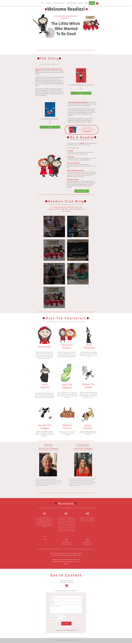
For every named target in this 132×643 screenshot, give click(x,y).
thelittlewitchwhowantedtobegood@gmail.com (66, 630)
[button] (97, 3)
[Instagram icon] (66, 586)
